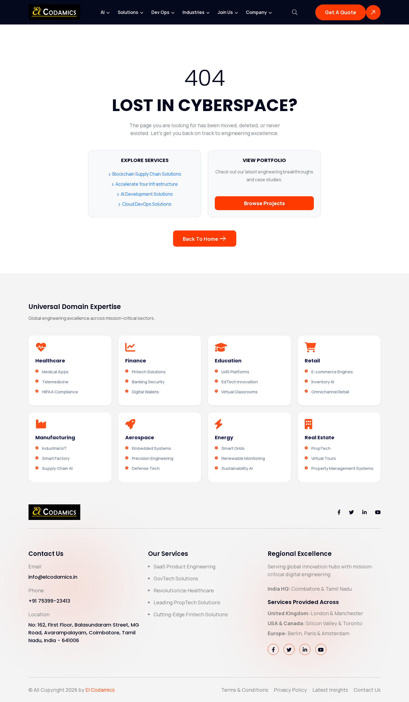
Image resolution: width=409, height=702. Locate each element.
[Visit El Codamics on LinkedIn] (305, 649)
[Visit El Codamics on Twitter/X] (289, 649)
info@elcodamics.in (52, 576)
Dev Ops (160, 12)
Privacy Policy (290, 689)
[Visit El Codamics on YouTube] (320, 649)
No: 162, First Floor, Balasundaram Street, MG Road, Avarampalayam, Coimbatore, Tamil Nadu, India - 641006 (83, 632)
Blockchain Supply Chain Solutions (146, 174)
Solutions (128, 12)
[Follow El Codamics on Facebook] (339, 512)
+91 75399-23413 (49, 600)
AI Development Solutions (146, 194)
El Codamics (100, 689)
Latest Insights (330, 689)
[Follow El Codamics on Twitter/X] (351, 512)
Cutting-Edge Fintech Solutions (191, 614)
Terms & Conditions (244, 689)
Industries (194, 12)
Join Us (226, 12)
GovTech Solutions (176, 578)
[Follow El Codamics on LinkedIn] (364, 512)
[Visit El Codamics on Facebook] (273, 649)
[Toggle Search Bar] (294, 12)
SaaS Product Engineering (184, 566)
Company (257, 12)
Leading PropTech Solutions (187, 602)
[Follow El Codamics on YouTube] (378, 512)
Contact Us (367, 689)
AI (103, 12)
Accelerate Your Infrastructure (146, 184)
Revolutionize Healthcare (184, 590)
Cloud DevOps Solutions (146, 204)
